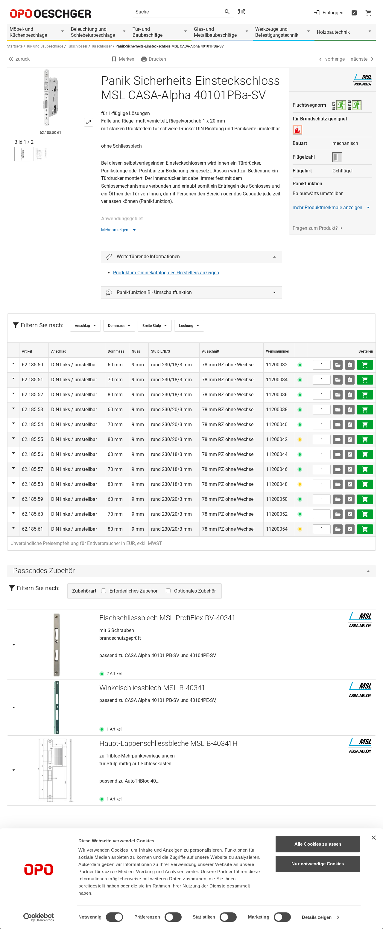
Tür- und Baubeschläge (147, 32)
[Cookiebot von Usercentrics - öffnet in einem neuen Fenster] (39, 917)
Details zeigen (317, 917)
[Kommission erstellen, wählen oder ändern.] (338, 365)
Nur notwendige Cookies (317, 863)
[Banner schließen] (374, 837)
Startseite (14, 46)
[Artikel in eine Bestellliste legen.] (350, 365)
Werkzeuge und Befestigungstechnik (276, 32)
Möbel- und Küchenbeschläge (28, 32)
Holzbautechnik (333, 32)
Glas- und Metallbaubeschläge (215, 32)
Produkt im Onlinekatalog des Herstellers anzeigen (166, 273)
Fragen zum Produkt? (315, 228)
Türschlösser (77, 46)
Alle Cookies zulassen (317, 844)
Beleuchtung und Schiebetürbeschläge (93, 32)
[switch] (173, 917)
